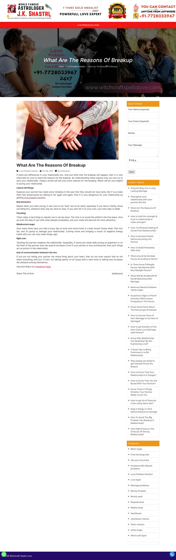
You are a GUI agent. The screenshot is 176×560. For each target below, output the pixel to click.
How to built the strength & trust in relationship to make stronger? (144, 219)
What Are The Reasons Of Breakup (143, 209)
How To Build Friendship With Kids (142, 249)
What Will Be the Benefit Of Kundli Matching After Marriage (144, 278)
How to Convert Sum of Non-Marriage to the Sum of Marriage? (144, 318)
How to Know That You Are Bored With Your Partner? (144, 382)
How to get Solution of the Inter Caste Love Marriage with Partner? (144, 329)
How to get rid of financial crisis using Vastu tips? (143, 402)
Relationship (137, 507)
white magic (137, 530)
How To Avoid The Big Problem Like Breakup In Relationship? (142, 420)
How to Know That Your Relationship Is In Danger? (143, 373)
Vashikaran (136, 513)
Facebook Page (43, 266)
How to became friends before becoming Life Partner (142, 239)
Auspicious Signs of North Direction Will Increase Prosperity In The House (144, 298)
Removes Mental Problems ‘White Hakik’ (144, 288)
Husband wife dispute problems (141, 467)
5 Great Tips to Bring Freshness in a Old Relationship (141, 352)
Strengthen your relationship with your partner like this (141, 199)
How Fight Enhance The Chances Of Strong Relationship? (142, 431)
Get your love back (140, 460)
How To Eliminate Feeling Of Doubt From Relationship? (144, 229)
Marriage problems (140, 485)
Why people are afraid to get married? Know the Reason (143, 364)
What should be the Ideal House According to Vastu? (144, 257)
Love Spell (136, 479)
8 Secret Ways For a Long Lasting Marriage (143, 189)
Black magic (136, 449)
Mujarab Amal (137, 502)
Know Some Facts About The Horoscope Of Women (144, 308)
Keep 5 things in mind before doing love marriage (144, 410)
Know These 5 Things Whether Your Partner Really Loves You (141, 392)
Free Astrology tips (140, 454)
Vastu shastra (137, 524)
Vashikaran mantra (140, 519)
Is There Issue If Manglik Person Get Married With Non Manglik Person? (143, 267)
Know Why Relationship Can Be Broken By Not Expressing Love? (142, 341)
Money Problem (138, 491)
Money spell (137, 496)
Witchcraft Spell (138, 535)
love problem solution (34, 197)
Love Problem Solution (88, 25)
